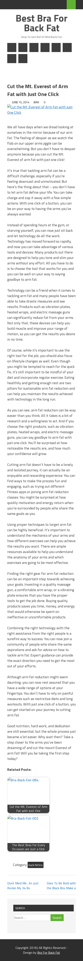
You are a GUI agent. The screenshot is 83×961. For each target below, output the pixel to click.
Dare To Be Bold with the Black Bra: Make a (61, 885)
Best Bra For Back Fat (41, 23)
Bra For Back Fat (48, 952)
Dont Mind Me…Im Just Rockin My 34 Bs (23, 885)
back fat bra (36, 865)
